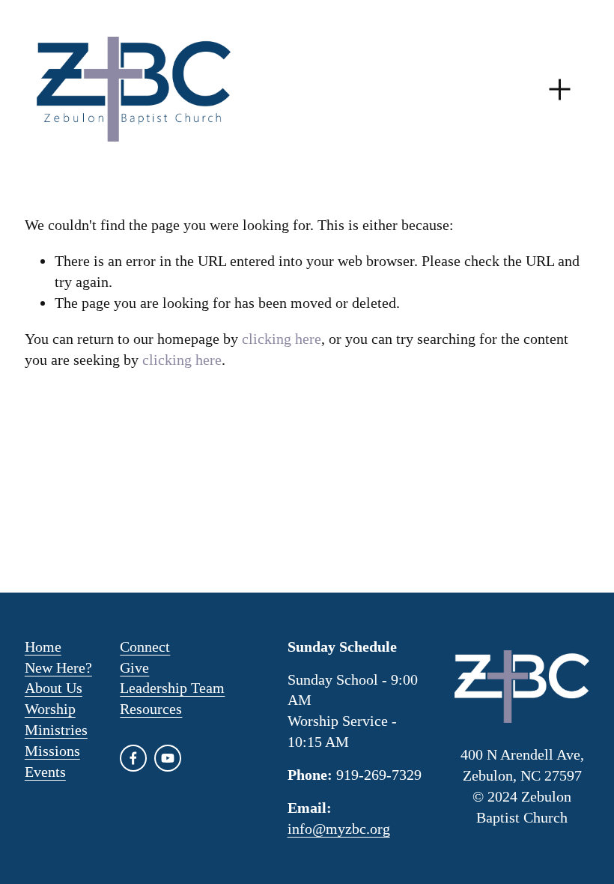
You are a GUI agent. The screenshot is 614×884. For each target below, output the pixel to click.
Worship (50, 708)
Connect (145, 646)
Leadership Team (172, 687)
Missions (52, 750)
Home (43, 646)
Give (134, 667)
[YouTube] (167, 758)
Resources (151, 708)
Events (45, 771)
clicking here (281, 338)
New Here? (58, 667)
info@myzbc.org (339, 828)
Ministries (56, 729)
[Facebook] (133, 758)
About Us (53, 687)
